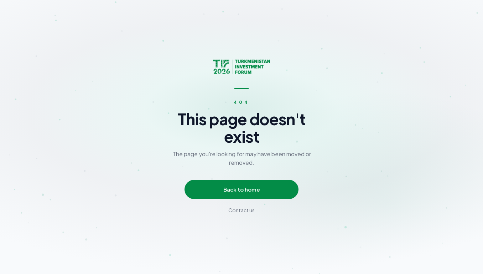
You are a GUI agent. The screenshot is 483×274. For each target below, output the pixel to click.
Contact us (241, 210)
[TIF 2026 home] (241, 67)
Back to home (241, 189)
